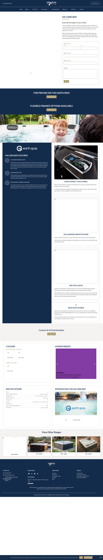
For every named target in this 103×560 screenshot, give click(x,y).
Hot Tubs (35, 9)
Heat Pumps (44, 9)
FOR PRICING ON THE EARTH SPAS (51, 92)
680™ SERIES (14, 454)
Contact (82, 9)
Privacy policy (88, 557)
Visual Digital (66, 494)
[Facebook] (29, 473)
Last (82, 45)
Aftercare (64, 9)
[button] (4, 44)
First (64, 45)
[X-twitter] (32, 473)
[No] (101, 557)
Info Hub (73, 9)
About (26, 9)
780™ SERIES (39, 454)
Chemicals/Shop (55, 9)
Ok (81, 557)
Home (20, 9)
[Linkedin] (34, 473)
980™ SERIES (88, 454)
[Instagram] (37, 473)
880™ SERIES (64, 454)
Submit (66, 81)
